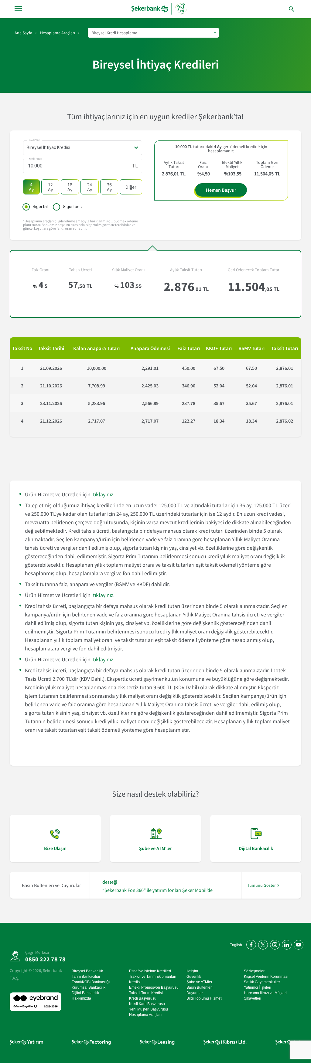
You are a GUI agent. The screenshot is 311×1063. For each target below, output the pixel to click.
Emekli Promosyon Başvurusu (154, 987)
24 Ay (89, 186)
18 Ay (69, 186)
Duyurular (194, 993)
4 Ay (31, 186)
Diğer (130, 187)
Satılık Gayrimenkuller (262, 982)
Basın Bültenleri (199, 987)
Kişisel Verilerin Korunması (266, 976)
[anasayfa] (159, 9)
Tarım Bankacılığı (86, 976)
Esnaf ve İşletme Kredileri (150, 971)
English (236, 945)
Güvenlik (193, 976)
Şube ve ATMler (199, 982)
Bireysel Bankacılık (87, 971)
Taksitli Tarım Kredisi (146, 993)
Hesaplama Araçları (57, 32)
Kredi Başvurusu (142, 998)
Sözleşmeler (254, 971)
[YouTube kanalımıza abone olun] (297, 943)
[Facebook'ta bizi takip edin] (250, 943)
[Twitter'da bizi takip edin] (262, 943)
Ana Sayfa (23, 32)
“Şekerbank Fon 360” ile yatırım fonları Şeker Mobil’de (157, 890)
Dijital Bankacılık (85, 993)
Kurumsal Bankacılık (88, 987)
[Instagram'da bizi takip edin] (274, 943)
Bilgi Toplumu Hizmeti (204, 998)
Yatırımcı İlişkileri (257, 987)
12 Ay (50, 186)
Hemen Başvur (221, 190)
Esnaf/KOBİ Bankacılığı (91, 982)
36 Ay (109, 186)
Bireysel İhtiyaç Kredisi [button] (48, 147)
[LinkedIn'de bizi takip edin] (285, 943)
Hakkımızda (81, 998)
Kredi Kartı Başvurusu (147, 1004)
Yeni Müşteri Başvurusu (148, 1009)
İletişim (192, 971)
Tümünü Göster (261, 885)
